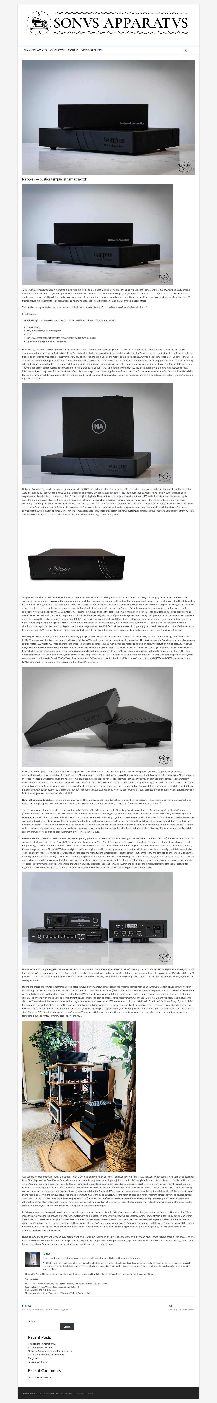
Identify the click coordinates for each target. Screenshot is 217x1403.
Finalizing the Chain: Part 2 (41, 1343)
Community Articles (35, 50)
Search (31, 1321)
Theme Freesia (54, 1393)
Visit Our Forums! (92, 50)
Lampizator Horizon (38, 1361)
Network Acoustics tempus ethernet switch (50, 1351)
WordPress (65, 1393)
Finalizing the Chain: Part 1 (41, 1347)
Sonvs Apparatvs (29, 1393)
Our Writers (57, 50)
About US (73, 50)
